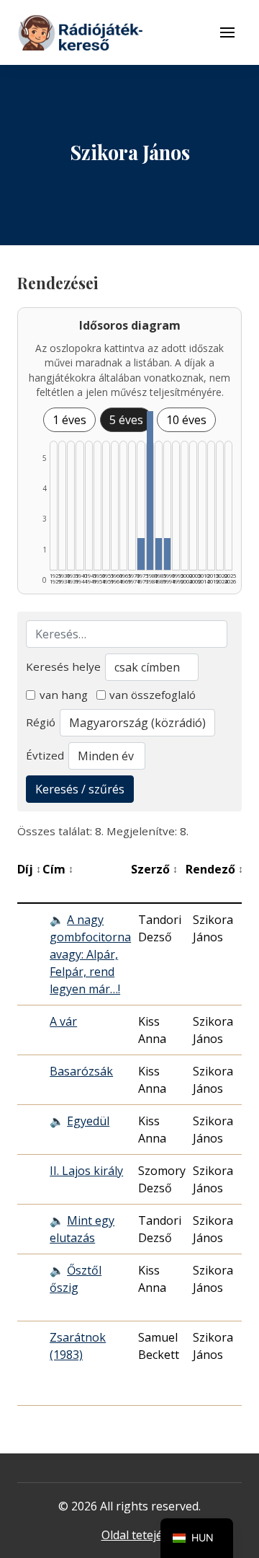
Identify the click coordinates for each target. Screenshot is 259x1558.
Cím (57, 869)
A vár (63, 1021)
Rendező (214, 869)
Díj (29, 869)
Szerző (154, 869)
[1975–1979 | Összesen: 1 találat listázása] (140, 554)
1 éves (69, 420)
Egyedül (88, 1121)
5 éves (126, 420)
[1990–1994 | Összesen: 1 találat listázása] (167, 554)
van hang (64, 694)
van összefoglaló (152, 694)
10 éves (186, 420)
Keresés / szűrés (79, 789)
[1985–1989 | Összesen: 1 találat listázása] (158, 554)
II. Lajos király (86, 1171)
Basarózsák (81, 1071)
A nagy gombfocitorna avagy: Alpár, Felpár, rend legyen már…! (90, 954)
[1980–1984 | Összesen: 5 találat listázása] (150, 490)
